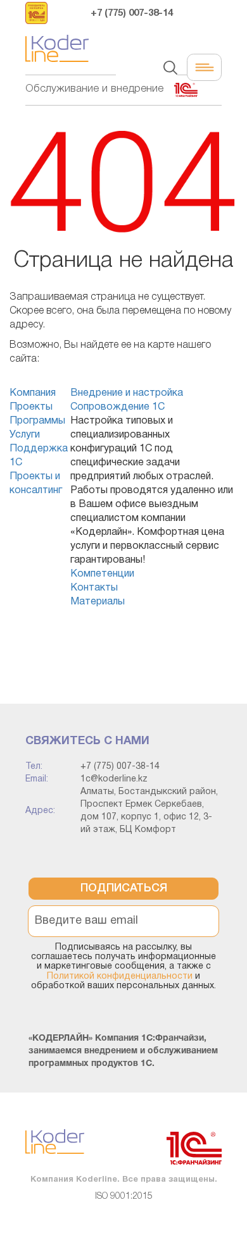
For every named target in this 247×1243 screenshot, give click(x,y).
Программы (37, 421)
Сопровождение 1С (117, 407)
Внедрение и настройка (126, 393)
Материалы (97, 601)
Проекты (31, 407)
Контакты (94, 588)
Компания (33, 393)
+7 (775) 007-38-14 (132, 13)
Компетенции (102, 574)
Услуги (25, 435)
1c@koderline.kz (114, 779)
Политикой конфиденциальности (120, 976)
